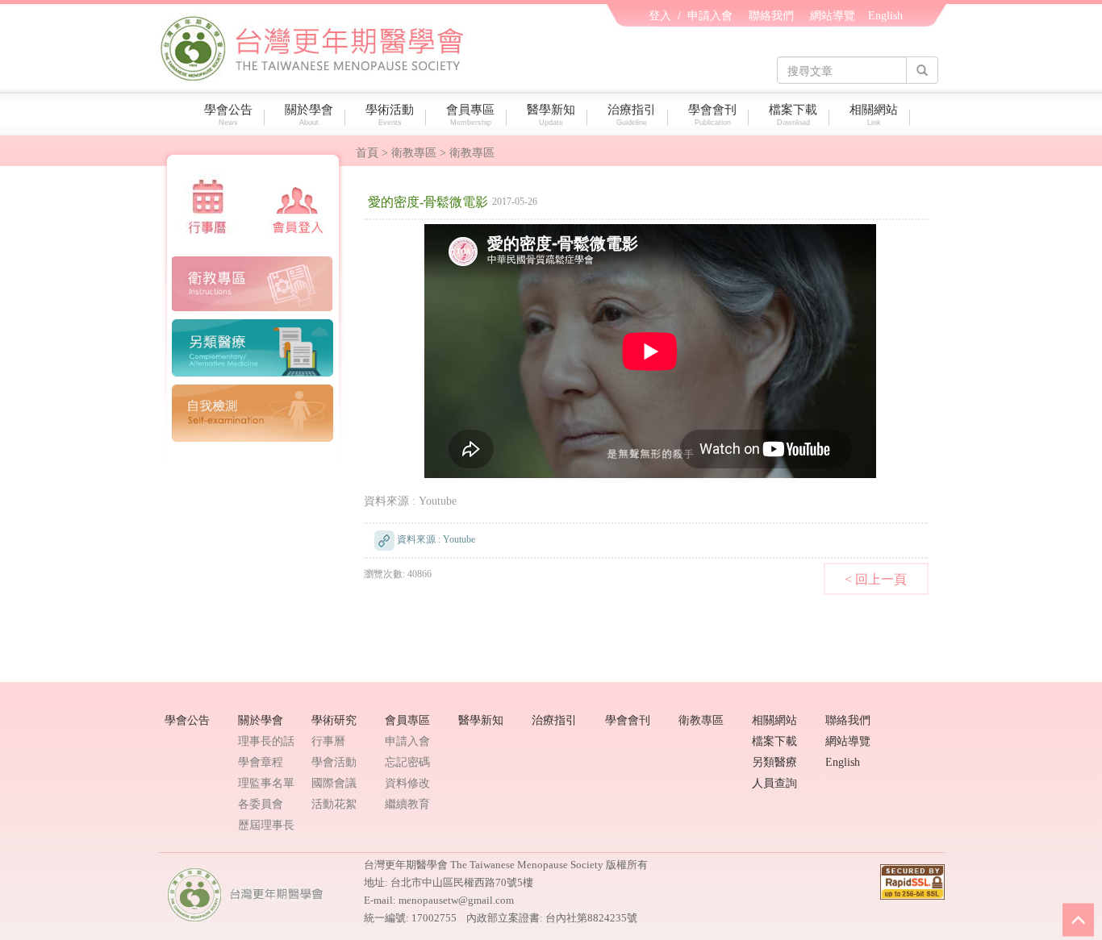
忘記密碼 (407, 762)
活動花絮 (334, 804)
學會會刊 (712, 115)
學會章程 (260, 762)
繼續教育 (407, 804)
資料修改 (407, 783)
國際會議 (334, 783)
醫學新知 (551, 115)
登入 (660, 16)
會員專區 (470, 115)
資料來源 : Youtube (410, 501)
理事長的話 (266, 741)
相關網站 (873, 115)
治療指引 (631, 115)
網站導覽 (832, 16)
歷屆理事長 (266, 825)
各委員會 (260, 804)
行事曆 (328, 741)
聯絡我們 (771, 16)
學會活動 (334, 762)
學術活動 (389, 115)
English (885, 16)
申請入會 (710, 16)
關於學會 (309, 115)
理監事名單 (266, 783)
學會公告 (228, 115)
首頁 (367, 153)
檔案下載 (793, 115)
